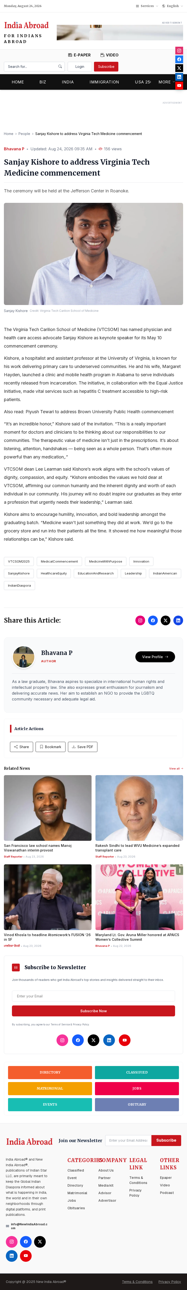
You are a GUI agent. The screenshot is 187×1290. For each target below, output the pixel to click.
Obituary (137, 1104)
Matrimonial (50, 1088)
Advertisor (107, 1200)
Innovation (141, 561)
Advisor (105, 1193)
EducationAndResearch (96, 573)
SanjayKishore (19, 573)
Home (18, 82)
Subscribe (106, 66)
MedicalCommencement (59, 561)
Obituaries (76, 1208)
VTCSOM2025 (19, 561)
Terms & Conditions (137, 1282)
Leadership (133, 573)
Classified (137, 1072)
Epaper (166, 1177)
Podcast (167, 1193)
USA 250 (144, 82)
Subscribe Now (93, 1011)
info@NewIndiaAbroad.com (29, 1226)
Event (72, 1178)
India (68, 82)
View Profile (152, 657)
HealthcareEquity (54, 573)
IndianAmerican (165, 573)
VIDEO (112, 55)
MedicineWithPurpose (105, 561)
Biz (42, 82)
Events (50, 1104)
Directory (50, 1072)
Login (79, 66)
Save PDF (85, 747)
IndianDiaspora (19, 585)
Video (165, 1185)
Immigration (104, 82)
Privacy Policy (170, 1282)
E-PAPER (82, 55)
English (173, 6)
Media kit (105, 1185)
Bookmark (53, 747)
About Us (106, 1170)
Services (147, 6)
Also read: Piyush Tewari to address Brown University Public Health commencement (89, 411)
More (165, 82)
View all (174, 768)
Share (24, 747)
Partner (104, 1178)
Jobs (136, 1088)
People (24, 134)
